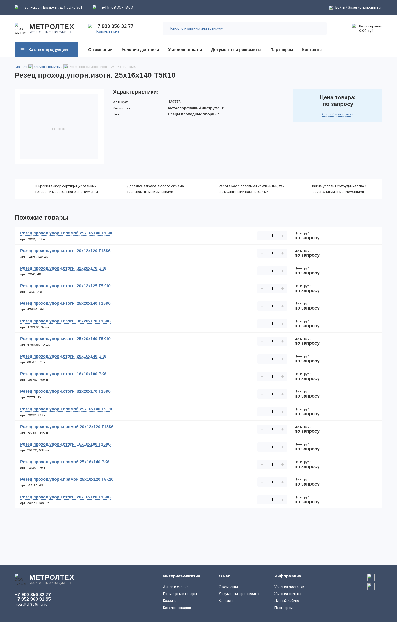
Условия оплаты (287, 593)
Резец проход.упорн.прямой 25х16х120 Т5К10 (66, 479)
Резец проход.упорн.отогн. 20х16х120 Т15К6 (65, 497)
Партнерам (283, 607)
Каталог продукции (48, 67)
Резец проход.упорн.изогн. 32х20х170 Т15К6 (65, 321)
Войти (340, 7)
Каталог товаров (177, 607)
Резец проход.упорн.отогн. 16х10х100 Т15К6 (65, 444)
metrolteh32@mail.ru (31, 604)
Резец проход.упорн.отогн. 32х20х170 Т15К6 (65, 391)
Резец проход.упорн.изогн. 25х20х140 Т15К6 (65, 303)
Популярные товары (180, 593)
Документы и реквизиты (239, 593)
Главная (21, 67)
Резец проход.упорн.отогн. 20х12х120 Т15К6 (65, 250)
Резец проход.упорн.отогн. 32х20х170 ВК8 (63, 268)
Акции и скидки (175, 587)
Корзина (169, 600)
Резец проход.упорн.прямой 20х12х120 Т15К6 (66, 426)
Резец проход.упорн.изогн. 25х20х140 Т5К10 (65, 338)
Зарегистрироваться (365, 7)
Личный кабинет (287, 600)
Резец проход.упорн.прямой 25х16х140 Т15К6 (66, 233)
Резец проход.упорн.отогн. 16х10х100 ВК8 (63, 374)
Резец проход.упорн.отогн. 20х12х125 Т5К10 (65, 286)
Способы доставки (337, 114)
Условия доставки (289, 587)
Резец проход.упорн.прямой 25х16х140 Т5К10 (66, 409)
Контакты (226, 600)
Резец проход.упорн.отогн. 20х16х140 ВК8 (63, 356)
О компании (228, 587)
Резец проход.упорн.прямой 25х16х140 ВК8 (64, 462)
